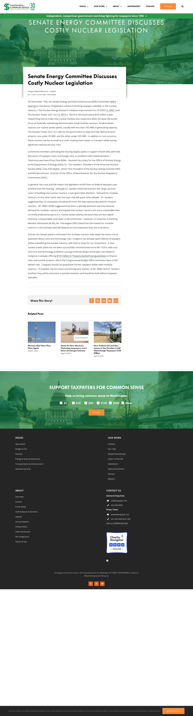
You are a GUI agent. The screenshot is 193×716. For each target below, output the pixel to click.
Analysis (53, 91)
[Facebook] (92, 301)
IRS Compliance (22, 537)
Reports (111, 479)
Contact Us (135, 573)
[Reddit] (104, 301)
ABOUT (19, 490)
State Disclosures (22, 532)
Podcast (111, 474)
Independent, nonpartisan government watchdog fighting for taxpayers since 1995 (95, 15)
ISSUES (19, 438)
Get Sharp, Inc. (103, 576)
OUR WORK (114, 438)
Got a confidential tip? (117, 523)
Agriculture (20, 444)
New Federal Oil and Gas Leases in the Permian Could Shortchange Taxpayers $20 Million (74, 349)
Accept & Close (173, 711)
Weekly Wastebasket (117, 454)
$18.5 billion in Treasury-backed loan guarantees (81, 255)
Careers (18, 502)
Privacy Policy (21, 527)
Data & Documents (116, 469)
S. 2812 (62, 114)
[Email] (116, 301)
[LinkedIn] (110, 301)
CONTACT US (113, 490)
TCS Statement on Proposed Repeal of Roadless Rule (107, 346)
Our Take (112, 449)
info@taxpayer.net (119, 500)
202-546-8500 (117, 505)
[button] (182, 6)
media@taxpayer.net (120, 514)
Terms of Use (21, 542)
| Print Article (51, 94)
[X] (98, 301)
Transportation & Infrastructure (29, 464)
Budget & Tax (21, 449)
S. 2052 (110, 110)
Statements (113, 464)
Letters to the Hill (115, 459)
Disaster (19, 454)
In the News (20, 507)
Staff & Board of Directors (26, 512)
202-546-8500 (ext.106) (121, 519)
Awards (18, 517)
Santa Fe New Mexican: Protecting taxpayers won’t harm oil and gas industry (41, 348)
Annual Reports (22, 522)
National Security (22, 469)
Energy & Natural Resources (38, 91)
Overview (19, 497)
